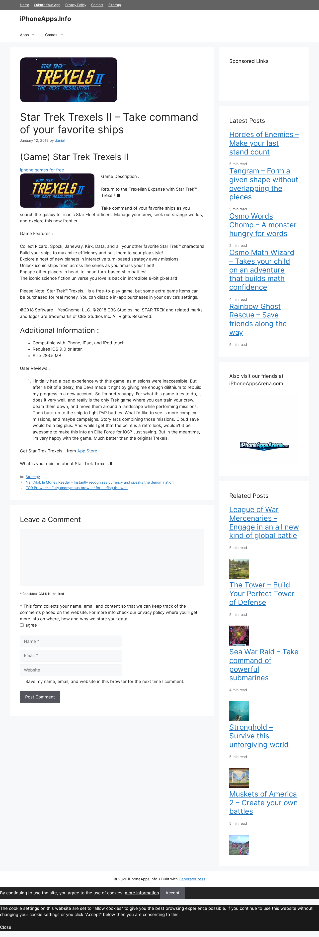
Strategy (33, 477)
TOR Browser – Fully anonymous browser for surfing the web (77, 488)
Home (24, 5)
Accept (172, 892)
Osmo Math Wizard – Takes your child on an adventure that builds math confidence (261, 269)
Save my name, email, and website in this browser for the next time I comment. (104, 681)
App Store (87, 450)
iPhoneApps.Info (45, 18)
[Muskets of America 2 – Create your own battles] (239, 853)
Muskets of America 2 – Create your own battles (263, 803)
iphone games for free (42, 169)
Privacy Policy (75, 5)
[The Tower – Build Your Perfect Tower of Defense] (239, 644)
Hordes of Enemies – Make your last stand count (264, 143)
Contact (97, 5)
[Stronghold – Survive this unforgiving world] (239, 786)
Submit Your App (47, 5)
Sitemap (114, 5)
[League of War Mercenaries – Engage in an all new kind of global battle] (239, 577)
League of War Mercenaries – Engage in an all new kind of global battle (264, 522)
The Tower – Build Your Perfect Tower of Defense (262, 593)
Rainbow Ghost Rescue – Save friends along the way (258, 319)
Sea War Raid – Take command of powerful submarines (264, 664)
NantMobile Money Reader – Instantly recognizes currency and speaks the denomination (99, 482)
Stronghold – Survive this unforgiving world (259, 736)
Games (51, 34)
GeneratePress (192, 879)
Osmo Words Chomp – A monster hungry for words (263, 225)
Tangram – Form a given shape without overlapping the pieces (263, 183)
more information (142, 892)
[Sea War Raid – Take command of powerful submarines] (239, 719)
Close (5, 927)
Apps (24, 34)
